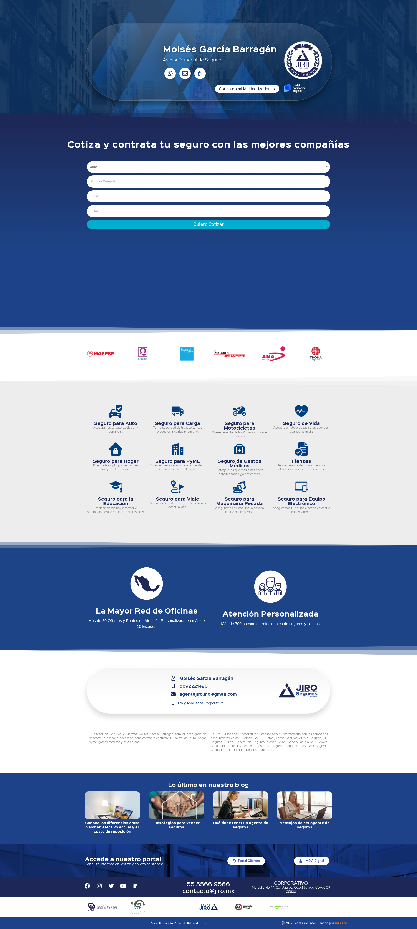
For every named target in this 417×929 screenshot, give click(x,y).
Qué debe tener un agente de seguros (240, 824)
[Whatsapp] (170, 73)
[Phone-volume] (200, 73)
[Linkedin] (135, 885)
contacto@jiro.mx (208, 890)
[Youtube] (123, 885)
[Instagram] (99, 885)
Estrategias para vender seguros (176, 824)
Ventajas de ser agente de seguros (305, 824)
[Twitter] (111, 885)
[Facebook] (87, 885)
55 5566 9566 (208, 884)
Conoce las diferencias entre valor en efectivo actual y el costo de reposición (112, 827)
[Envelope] (185, 73)
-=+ (204, 923)
